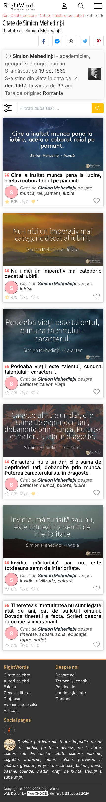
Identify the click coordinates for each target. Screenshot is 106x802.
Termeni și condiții (72, 680)
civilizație (45, 580)
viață (60, 384)
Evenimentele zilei (20, 704)
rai (39, 193)
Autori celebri (16, 680)
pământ (52, 193)
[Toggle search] (81, 6)
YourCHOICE (37, 793)
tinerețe (28, 634)
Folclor (10, 686)
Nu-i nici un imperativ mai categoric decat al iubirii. (53, 273)
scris (60, 634)
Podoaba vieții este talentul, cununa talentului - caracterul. (53, 369)
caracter (29, 384)
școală (46, 634)
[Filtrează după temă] (7, 108)
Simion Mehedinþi (34, 56)
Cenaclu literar (17, 692)
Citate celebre (17, 674)
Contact (63, 698)
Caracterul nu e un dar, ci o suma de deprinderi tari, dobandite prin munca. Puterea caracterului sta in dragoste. (53, 467)
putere (64, 485)
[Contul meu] (64, 6)
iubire (69, 193)
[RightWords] (4, 15)
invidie (27, 580)
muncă (27, 193)
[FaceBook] (9, 730)
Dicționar (12, 698)
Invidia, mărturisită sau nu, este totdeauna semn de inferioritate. (53, 565)
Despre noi (65, 674)
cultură (65, 580)
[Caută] (98, 108)
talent (46, 384)
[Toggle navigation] (96, 6)
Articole (11, 710)
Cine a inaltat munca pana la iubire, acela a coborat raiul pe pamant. (53, 178)
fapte (25, 639)
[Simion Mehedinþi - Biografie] (94, 73)
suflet (40, 639)
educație (77, 634)
